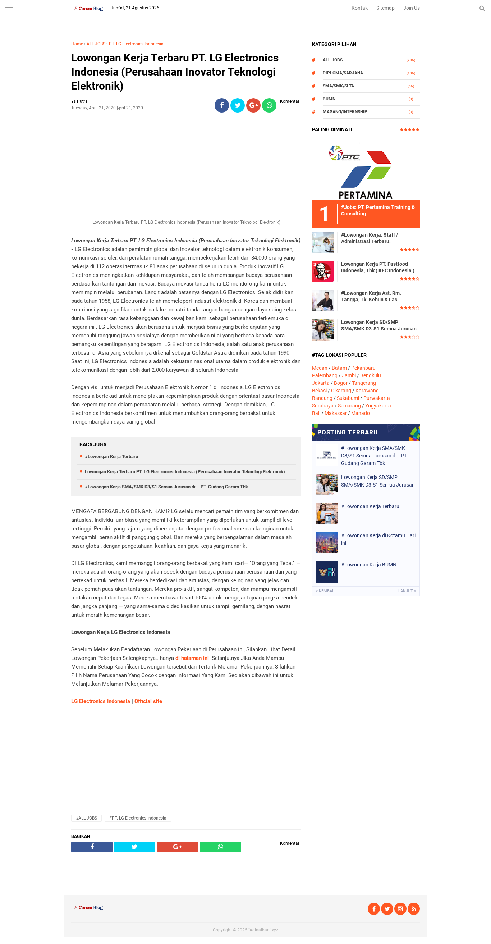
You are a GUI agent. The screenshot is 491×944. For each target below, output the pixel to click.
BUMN (329, 98)
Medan (319, 368)
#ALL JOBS (86, 818)
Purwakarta (376, 398)
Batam (339, 368)
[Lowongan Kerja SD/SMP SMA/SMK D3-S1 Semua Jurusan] (323, 329)
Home (77, 43)
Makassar (336, 413)
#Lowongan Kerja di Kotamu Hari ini (378, 539)
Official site (148, 701)
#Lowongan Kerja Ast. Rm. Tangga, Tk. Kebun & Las (371, 296)
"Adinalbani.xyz (263, 929)
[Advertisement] (186, 168)
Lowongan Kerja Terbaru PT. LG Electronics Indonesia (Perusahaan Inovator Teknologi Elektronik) (175, 71)
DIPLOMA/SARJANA (343, 73)
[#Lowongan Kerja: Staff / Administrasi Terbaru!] (323, 242)
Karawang (367, 390)
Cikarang (341, 390)
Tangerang (364, 383)
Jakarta (321, 383)
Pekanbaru (363, 368)
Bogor (341, 383)
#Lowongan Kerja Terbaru (111, 456)
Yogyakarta (378, 406)
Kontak (360, 8)
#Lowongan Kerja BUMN (368, 564)
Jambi (349, 375)
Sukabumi (348, 398)
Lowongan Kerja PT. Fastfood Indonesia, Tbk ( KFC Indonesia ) (377, 267)
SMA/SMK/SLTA (338, 85)
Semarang (349, 406)
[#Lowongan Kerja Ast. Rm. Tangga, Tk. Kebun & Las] (323, 300)
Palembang (325, 375)
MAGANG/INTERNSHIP (345, 111)
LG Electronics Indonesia (100, 701)
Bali (316, 413)
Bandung (322, 398)
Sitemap (385, 8)
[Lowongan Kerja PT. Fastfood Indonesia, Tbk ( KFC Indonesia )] (323, 271)
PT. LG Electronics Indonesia (136, 43)
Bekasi (319, 390)
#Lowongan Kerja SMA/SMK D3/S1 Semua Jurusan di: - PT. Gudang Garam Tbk (166, 486)
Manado (360, 413)
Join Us (411, 8)
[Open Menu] (9, 8)
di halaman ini (192, 658)
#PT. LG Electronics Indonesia (137, 818)
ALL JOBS (96, 43)
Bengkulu (370, 375)
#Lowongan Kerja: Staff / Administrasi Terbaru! (369, 238)
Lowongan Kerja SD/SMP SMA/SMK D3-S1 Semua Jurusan (379, 325)
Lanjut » (407, 591)
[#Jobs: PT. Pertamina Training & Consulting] (366, 169)
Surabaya (323, 406)
